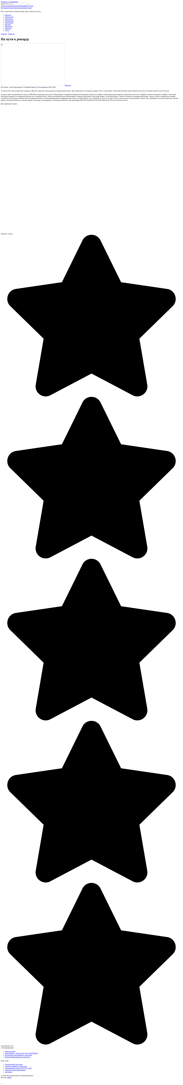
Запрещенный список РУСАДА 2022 (18, 1068)
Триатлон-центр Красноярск (15, 1070)
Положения (9, 21)
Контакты (8, 1072)
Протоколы (9, 23)
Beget (9, 1077)
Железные (8, 26)
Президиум (9, 17)
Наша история (10, 1051)
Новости (8, 15)
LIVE (7, 30)
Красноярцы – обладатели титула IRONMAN (21, 1053)
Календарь (9, 19)
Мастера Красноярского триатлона (17, 1057)
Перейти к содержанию (9, 2)
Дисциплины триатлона (14, 1064)
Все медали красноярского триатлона (18, 1055)
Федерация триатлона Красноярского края (16, 8)
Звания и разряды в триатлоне (16, 1066)
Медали (8, 24)
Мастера (8, 28)
